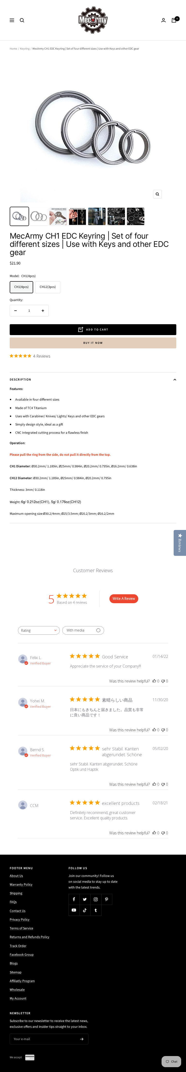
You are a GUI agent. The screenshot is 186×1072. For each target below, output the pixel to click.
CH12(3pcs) (48, 287)
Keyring (25, 49)
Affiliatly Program (22, 981)
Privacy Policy (20, 919)
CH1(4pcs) (21, 287)
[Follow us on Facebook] (74, 899)
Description (20, 379)
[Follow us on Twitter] (84, 899)
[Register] (82, 1039)
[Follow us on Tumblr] (95, 910)
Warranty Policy (21, 884)
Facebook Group (22, 954)
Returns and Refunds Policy (29, 937)
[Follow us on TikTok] (84, 910)
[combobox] (39, 630)
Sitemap (16, 972)
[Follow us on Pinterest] (106, 899)
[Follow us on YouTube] (74, 910)
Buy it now (93, 343)
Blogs (14, 963)
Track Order (18, 946)
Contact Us (17, 911)
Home (13, 49)
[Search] (22, 20)
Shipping (16, 893)
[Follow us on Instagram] (95, 899)
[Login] (163, 20)
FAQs (13, 902)
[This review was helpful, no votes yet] (154, 681)
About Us (16, 876)
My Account (18, 998)
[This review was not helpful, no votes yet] (163, 681)
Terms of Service (21, 928)
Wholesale (17, 989)
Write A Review (124, 598)
